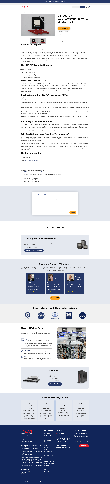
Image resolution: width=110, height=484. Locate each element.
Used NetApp (47, 459)
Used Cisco (46, 438)
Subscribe (83, 445)
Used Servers (29, 12)
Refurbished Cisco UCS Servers (48, 452)
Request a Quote (63, 28)
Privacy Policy (78, 481)
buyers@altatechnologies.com (34, 250)
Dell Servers (36, 12)
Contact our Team (48, 148)
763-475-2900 (60, 433)
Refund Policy (86, 481)
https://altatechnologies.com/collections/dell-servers (33, 171)
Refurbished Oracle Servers (48, 456)
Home (22, 12)
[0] (88, 7)
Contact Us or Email (55, 383)
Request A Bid (55, 298)
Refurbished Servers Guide (48, 469)
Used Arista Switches (49, 461)
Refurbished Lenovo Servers (48, 448)
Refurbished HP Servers (47, 441)
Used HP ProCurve (48, 465)
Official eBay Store (48, 433)
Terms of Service (48, 471)
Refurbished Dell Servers (48, 445)
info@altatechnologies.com (63, 435)
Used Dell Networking (49, 463)
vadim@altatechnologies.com (31, 160)
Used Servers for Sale (49, 435)
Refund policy (47, 474)
